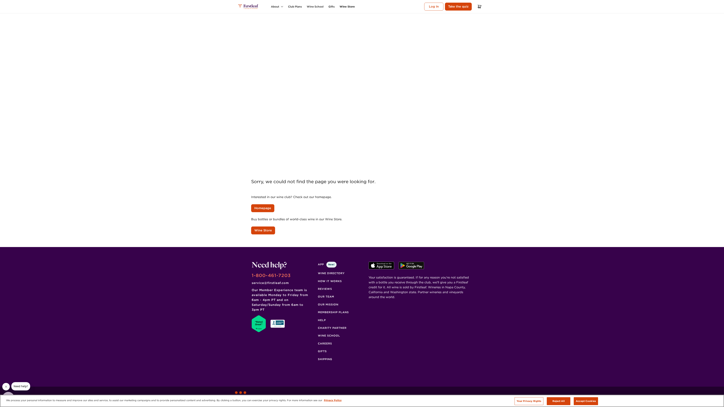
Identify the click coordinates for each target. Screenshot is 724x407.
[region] (362, 401)
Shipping (325, 359)
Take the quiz (458, 6)
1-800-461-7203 (271, 275)
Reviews (325, 288)
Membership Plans (333, 312)
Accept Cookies (586, 401)
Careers (325, 343)
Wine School (329, 335)
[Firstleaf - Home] (249, 6)
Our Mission (328, 304)
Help (322, 320)
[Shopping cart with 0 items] (480, 6)
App (326, 264)
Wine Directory (331, 273)
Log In (434, 6)
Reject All (558, 401)
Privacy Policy (333, 400)
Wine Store (263, 230)
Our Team (326, 296)
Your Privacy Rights (529, 401)
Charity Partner (332, 327)
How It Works (330, 281)
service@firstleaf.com (270, 283)
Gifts (322, 351)
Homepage (262, 208)
